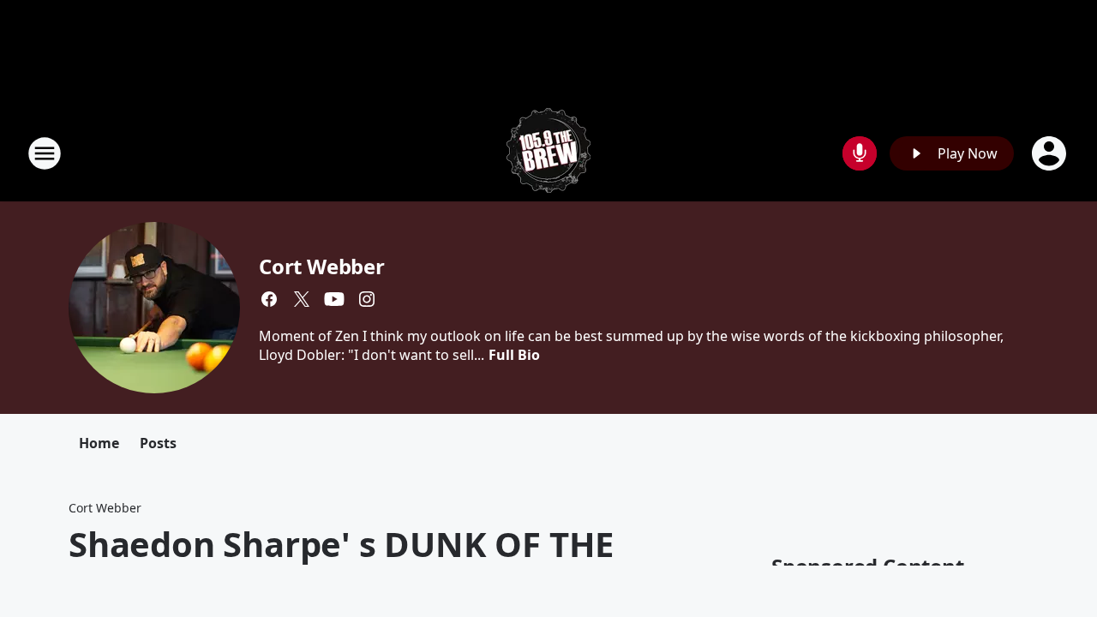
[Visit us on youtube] (334, 299)
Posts (158, 443)
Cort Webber (322, 266)
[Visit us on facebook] (269, 299)
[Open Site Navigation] (44, 153)
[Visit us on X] (301, 299)
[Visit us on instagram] (367, 299)
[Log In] (1051, 153)
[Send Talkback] (859, 153)
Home (99, 443)
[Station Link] (548, 153)
